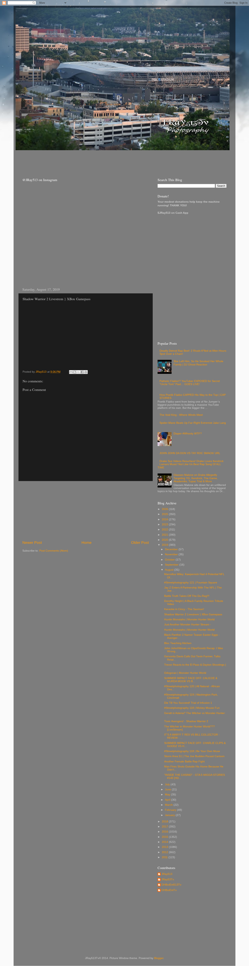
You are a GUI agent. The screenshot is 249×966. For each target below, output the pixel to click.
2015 (165, 836)
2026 (165, 509)
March (169, 804)
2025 (165, 514)
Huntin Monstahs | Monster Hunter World (189, 619)
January (170, 815)
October (170, 559)
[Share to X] (78, 372)
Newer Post (32, 543)
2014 (165, 841)
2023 (165, 524)
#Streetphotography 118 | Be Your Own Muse (192, 751)
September (172, 564)
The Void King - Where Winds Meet (181, 414)
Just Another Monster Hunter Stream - (187, 624)
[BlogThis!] (75, 372)
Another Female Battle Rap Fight (184, 761)
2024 (165, 519)
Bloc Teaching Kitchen (177, 643)
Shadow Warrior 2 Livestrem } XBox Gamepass (193, 614)
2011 (165, 857)
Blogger (158, 958)
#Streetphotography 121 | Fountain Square (190, 582)
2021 (165, 534)
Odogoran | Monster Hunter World (185, 672)
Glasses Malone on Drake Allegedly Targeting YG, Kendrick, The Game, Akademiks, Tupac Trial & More (196, 478)
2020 (165, 539)
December (172, 549)
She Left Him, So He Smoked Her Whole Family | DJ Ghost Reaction (198, 363)
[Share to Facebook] (82, 372)
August (169, 569)
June (168, 789)
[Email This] (71, 372)
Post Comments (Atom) (53, 550)
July (168, 784)
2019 (165, 544)
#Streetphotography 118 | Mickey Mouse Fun (192, 707)
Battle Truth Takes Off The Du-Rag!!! (186, 596)
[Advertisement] (89, 160)
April (168, 799)
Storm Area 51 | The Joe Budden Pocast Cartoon (194, 756)
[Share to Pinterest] (86, 372)
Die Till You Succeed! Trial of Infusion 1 (188, 702)
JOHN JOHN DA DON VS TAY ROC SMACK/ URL (190, 453)
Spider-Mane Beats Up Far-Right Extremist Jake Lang (193, 422)
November (172, 554)
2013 (165, 847)
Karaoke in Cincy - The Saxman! (184, 609)
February (171, 809)
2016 (165, 831)
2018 (165, 821)
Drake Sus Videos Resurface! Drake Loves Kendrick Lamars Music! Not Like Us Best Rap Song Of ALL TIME (191, 464)
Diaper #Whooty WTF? (188, 433)
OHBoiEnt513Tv (171, 884)
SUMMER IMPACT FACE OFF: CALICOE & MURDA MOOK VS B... (190, 680)
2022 (165, 529)
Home (87, 543)
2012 (165, 852)
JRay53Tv (167, 879)
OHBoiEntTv (169, 890)
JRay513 (166, 874)
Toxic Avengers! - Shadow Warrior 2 (186, 721)
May (168, 794)
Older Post (140, 543)
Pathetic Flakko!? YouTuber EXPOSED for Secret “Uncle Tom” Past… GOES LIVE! (190, 383)
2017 (165, 826)
